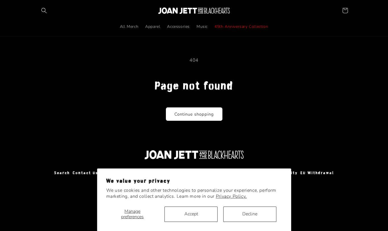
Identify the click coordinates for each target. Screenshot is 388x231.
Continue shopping (194, 114)
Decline (249, 214)
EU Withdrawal (317, 172)
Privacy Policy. (231, 196)
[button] (44, 10)
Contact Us (85, 172)
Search (62, 172)
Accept (191, 214)
